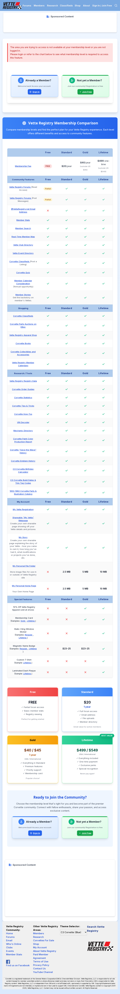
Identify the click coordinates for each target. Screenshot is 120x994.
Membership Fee (23, 166)
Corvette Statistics (23, 397)
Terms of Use (40, 961)
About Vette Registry (44, 951)
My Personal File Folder (24, 566)
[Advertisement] (60, 25)
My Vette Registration (23, 509)
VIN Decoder (23, 422)
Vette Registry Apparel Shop (23, 335)
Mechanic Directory (23, 430)
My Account (40, 947)
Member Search (23, 228)
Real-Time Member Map (23, 236)
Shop (77, 5)
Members (39, 5)
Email (9, 940)
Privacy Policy (41, 965)
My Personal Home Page (24, 585)
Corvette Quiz (23, 272)
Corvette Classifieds (19, 261)
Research (52, 5)
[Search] (116, 5)
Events (10, 951)
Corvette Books (23, 343)
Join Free (87, 92)
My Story (23, 537)
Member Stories (23, 294)
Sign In (36, 92)
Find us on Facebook (18, 965)
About (86, 5)
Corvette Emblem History (23, 461)
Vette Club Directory (23, 245)
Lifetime (31, 621)
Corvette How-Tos (23, 414)
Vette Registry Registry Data (23, 381)
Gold (23, 621)
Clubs (9, 947)
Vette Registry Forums (20, 187)
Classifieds (66, 5)
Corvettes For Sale (43, 940)
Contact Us (39, 968)
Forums (27, 5)
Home (9, 933)
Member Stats (23, 220)
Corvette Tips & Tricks (23, 406)
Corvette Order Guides (23, 389)
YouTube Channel (43, 972)
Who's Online (13, 943)
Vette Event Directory (23, 253)
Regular (29, 634)
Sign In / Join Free (102, 5)
